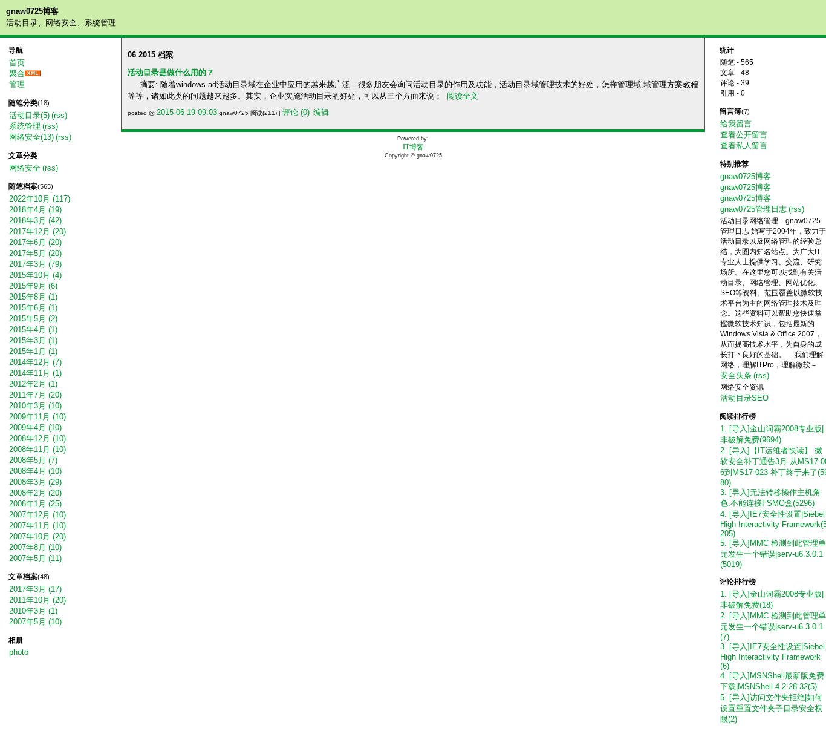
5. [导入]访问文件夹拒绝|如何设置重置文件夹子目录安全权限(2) (771, 708)
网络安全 (25, 167)
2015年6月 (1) (33, 307)
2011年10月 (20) (37, 600)
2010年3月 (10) (35, 405)
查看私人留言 (743, 145)
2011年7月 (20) (35, 394)
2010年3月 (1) (33, 610)
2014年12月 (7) (35, 362)
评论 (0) (296, 112)
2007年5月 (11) (35, 558)
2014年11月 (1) (35, 373)
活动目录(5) (29, 115)
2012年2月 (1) (33, 383)
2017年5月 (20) (35, 253)
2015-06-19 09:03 (187, 112)
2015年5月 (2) (33, 318)
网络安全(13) (31, 137)
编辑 (321, 112)
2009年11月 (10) (37, 416)
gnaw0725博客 (32, 11)
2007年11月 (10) (37, 525)
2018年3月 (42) (35, 220)
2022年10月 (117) (39, 198)
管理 (17, 84)
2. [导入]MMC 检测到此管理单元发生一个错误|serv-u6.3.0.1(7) (773, 626)
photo (18, 652)
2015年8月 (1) (33, 296)
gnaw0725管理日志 (753, 209)
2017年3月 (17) (35, 589)
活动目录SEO (744, 397)
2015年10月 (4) (35, 275)
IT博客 (413, 147)
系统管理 (25, 126)
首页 (17, 62)
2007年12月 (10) (37, 514)
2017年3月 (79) (35, 264)
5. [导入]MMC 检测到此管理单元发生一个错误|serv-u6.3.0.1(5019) (773, 554)
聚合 (17, 73)
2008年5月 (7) (33, 460)
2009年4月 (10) (35, 427)
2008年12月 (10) (37, 438)
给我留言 (736, 123)
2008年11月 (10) (37, 449)
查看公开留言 (743, 134)
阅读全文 (462, 95)
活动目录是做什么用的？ (171, 72)
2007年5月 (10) (35, 621)
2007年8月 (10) (35, 547)
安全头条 (736, 375)
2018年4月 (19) (35, 209)
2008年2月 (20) (35, 492)
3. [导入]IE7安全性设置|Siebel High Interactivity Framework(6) (772, 656)
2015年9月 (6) (33, 285)
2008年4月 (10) (35, 471)
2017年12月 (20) (37, 231)
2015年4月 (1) (33, 329)
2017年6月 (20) (35, 242)
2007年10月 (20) (37, 536)
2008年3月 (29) (35, 482)
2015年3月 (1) (33, 340)
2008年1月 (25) (35, 503)
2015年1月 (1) (33, 351)
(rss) (59, 115)
